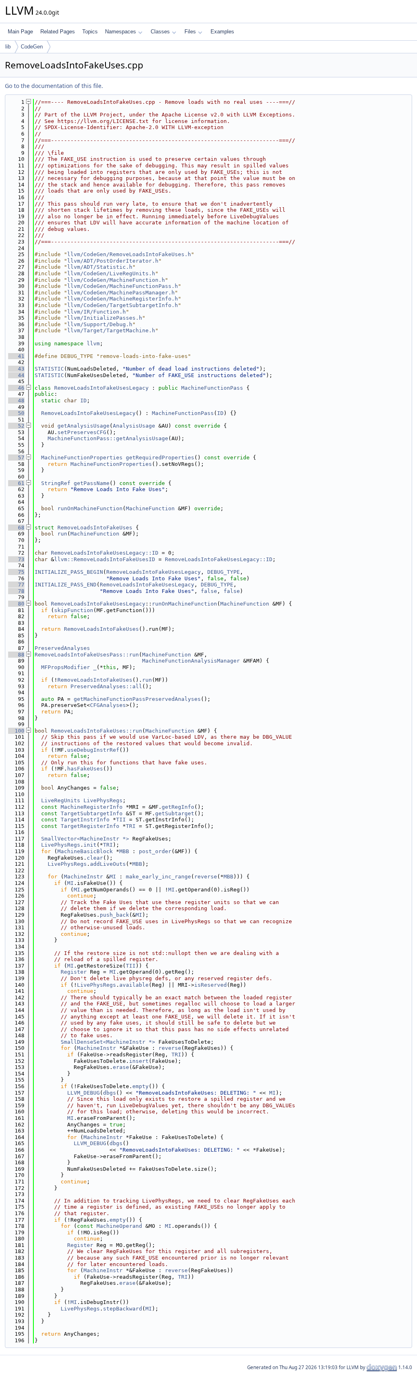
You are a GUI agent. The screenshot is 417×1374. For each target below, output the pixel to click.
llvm (93, 343)
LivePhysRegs (103, 800)
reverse (205, 877)
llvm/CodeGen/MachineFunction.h (116, 280)
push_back (114, 915)
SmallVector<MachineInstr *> (85, 839)
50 (16, 413)
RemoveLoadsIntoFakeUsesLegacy (101, 388)
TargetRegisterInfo (90, 826)
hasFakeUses (85, 769)
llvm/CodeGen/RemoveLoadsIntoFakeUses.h (129, 254)
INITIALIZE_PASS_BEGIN (69, 572)
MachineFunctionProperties (82, 457)
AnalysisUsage (134, 426)
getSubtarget (174, 813)
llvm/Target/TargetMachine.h (111, 330)
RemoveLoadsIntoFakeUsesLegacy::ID (104, 553)
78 (16, 591)
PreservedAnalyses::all (106, 686)
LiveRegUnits (60, 800)
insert (139, 1061)
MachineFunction (150, 508)
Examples (222, 32)
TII (121, 819)
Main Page (20, 32)
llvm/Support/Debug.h (99, 324)
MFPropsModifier (65, 667)
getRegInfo (178, 807)
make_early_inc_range (158, 877)
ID (83, 400)
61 (16, 483)
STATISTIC (49, 369)
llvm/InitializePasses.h (104, 318)
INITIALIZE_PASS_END (66, 585)
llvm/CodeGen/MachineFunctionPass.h (122, 286)
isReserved (210, 985)
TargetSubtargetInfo (92, 813)
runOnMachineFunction (90, 508)
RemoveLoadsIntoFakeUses (94, 528)
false (209, 591)
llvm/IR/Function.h (96, 312)
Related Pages (57, 32)
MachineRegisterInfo (92, 807)
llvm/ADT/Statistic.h (99, 267)
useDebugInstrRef (93, 750)
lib (8, 47)
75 (16, 572)
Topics (90, 32)
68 (16, 528)
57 (16, 457)
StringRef (55, 483)
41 (16, 356)
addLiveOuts (108, 864)
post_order (155, 851)
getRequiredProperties (160, 457)
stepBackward (122, 1309)
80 (16, 604)
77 (16, 585)
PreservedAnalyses (62, 648)
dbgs (109, 1093)
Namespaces (120, 32)
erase (121, 1067)
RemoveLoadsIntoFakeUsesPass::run (87, 655)
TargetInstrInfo (85, 819)
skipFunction (73, 610)
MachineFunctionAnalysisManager (191, 661)
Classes (160, 32)
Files (190, 32)
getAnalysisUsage (83, 426)
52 (16, 426)
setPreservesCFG (81, 432)
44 (16, 375)
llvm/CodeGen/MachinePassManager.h (121, 293)
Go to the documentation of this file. (54, 86)
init (90, 845)
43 (16, 369)
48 (16, 400)
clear (95, 858)
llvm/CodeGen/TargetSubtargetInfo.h (122, 305)
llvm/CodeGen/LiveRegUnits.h (111, 273)
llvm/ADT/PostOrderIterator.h (112, 261)
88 (16, 655)
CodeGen (32, 47)
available (134, 985)
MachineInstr (83, 877)
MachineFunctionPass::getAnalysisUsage (108, 438)
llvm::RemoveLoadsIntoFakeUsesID (104, 559)
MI (113, 877)
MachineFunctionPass (212, 388)
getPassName (92, 483)
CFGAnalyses (108, 705)
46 (16, 388)
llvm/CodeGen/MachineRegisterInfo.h (122, 299)
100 (16, 731)
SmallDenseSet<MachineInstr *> (108, 1042)
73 (16, 559)
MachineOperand (119, 1226)
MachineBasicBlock (85, 851)
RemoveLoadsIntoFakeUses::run (96, 731)
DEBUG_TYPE (223, 572)
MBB (124, 851)
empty (140, 1086)
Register (74, 972)
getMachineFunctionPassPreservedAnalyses (137, 699)
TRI (131, 826)
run (62, 534)
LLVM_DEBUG (83, 1093)
